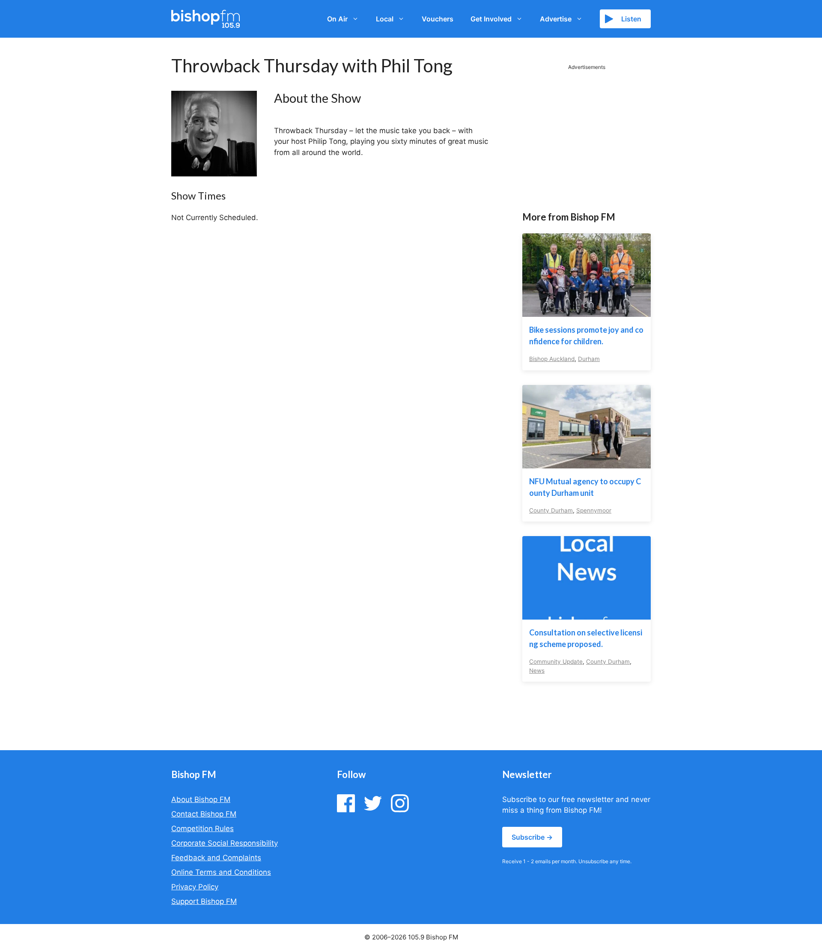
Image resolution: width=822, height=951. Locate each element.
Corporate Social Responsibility (224, 843)
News (537, 670)
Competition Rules (202, 828)
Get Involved (491, 19)
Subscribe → (532, 837)
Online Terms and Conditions (221, 872)
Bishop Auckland (552, 358)
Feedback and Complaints (216, 857)
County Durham (551, 510)
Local (384, 19)
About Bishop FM (200, 799)
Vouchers (437, 19)
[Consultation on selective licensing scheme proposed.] (586, 614)
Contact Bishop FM (203, 814)
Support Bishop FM (204, 901)
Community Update (556, 661)
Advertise (556, 19)
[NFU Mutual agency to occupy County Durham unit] (586, 462)
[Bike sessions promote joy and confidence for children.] (586, 311)
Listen (631, 19)
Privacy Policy (194, 886)
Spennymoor (593, 510)
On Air (337, 19)
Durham (589, 358)
